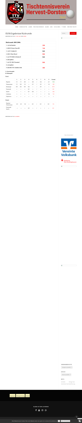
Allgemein (17, 116)
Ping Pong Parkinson (38, 26)
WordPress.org (72, 384)
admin (24, 36)
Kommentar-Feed (64, 384)
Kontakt (27, 395)
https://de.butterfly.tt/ (68, 135)
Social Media (57, 26)
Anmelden (63, 381)
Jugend (30, 26)
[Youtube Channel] (39, 410)
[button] (79, 420)
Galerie (47, 26)
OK (59, 421)
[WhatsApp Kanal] (46, 410)
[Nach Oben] (76, 417)
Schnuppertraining (20, 395)
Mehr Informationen (65, 421)
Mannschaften (23, 26)
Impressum (12, 395)
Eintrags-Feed (72, 381)
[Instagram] (42, 410)
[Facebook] (36, 410)
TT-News (64, 26)
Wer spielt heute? (72, 26)
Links (51, 26)
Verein (16, 26)
